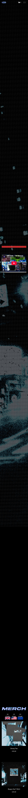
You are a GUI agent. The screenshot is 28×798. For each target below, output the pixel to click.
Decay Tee (14, 748)
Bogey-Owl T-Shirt (14, 789)
